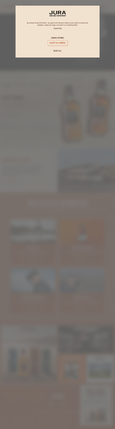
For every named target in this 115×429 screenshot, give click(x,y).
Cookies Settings (57, 38)
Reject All (58, 51)
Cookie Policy (58, 28)
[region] (57, 193)
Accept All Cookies (57, 43)
